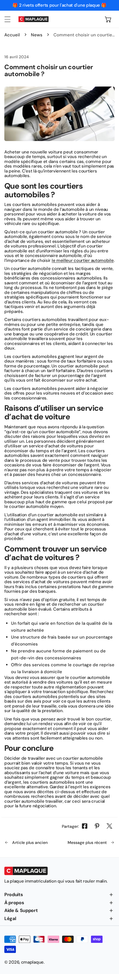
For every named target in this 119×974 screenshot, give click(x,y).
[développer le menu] (7, 19)
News (36, 35)
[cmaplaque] (33, 19)
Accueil (12, 35)
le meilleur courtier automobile (83, 260)
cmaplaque (32, 962)
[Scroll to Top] (108, 943)
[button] (108, 19)
